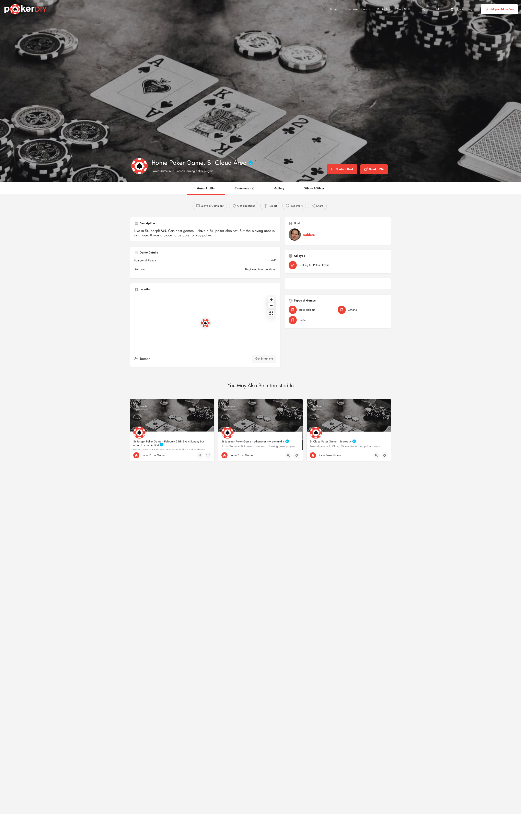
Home (333, 9)
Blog (422, 9)
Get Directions (264, 358)
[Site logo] (26, 8)
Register (473, 9)
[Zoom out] (271, 305)
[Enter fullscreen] (271, 313)
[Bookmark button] (208, 455)
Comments (244, 188)
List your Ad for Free (502, 9)
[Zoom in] (271, 300)
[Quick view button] (200, 455)
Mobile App (384, 9)
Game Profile (206, 188)
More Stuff (403, 9)
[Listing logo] (139, 166)
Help (437, 9)
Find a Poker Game (355, 9)
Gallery (279, 188)
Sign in (459, 9)
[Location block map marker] (205, 323)
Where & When (314, 188)
